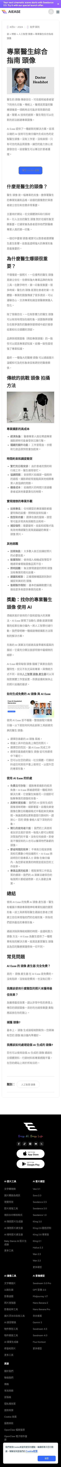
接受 (47, 1458)
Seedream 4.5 (40, 1329)
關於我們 (8, 1371)
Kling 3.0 (37, 1221)
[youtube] (36, 1144)
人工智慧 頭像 (25, 34)
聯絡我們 (8, 1377)
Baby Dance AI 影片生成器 (15, 1243)
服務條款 (8, 1423)
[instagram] (30, 1144)
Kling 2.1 (37, 1241)
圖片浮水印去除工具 (14, 1316)
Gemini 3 (37, 1322)
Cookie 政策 (10, 1416)
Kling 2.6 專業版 (41, 1234)
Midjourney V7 (40, 1296)
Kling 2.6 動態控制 (42, 1228)
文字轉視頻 (10, 1189)
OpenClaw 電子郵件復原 (15, 1438)
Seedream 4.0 (40, 1335)
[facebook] (19, 1144)
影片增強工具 (11, 1208)
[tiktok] (24, 1144)
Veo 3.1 (36, 1189)
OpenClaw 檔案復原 (14, 1429)
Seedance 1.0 (40, 1215)
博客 (13, 34)
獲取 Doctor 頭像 (30, 170)
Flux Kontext (39, 1342)
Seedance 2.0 (40, 1208)
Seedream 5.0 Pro (42, 1283)
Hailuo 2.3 (38, 1247)
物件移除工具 (11, 1329)
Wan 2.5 (37, 1254)
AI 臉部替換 (10, 1322)
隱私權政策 (10, 1403)
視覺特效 (8, 1202)
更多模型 (37, 1267)
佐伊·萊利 (35, 27)
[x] (41, 1144)
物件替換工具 (11, 1335)
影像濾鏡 (8, 1296)
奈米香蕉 (37, 1316)
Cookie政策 (32, 1451)
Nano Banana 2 (40, 1303)
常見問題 (8, 1390)
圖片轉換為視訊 (12, 1195)
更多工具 (8, 1250)
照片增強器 (10, 1303)
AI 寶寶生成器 (11, 1342)
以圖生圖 (8, 1289)
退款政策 (8, 1410)
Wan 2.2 (37, 1260)
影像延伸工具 (11, 1309)
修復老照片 (10, 1348)
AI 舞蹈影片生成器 (13, 1221)
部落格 (7, 1397)
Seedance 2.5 (40, 1202)
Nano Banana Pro (41, 1309)
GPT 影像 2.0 (39, 1289)
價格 (6, 1384)
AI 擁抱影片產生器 (13, 1228)
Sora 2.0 (37, 1195)
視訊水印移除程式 (13, 1215)
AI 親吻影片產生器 (13, 1234)
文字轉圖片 (10, 1283)
